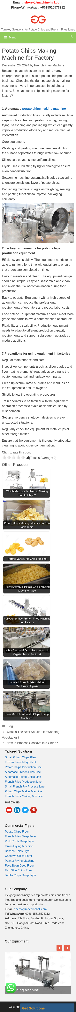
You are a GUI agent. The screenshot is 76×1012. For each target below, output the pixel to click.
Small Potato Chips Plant (20, 757)
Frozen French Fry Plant (20, 762)
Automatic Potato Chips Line (23, 776)
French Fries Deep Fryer (20, 836)
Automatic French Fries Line (23, 772)
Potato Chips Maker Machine (23, 791)
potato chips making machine (43, 108)
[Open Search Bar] (71, 36)
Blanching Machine (23, 990)
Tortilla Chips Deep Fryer (20, 875)
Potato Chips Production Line (23, 767)
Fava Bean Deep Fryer (19, 865)
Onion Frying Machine (19, 846)
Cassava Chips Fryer (18, 855)
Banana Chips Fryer (17, 851)
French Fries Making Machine (24, 796)
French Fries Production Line (23, 781)
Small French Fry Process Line (24, 786)
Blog (9, 726)
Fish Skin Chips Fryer (19, 870)
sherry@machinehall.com (30, 909)
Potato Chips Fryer (17, 831)
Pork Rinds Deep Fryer (19, 841)
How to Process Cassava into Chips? (32, 743)
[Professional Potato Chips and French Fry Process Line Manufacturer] (38, 19)
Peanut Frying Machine (19, 860)
